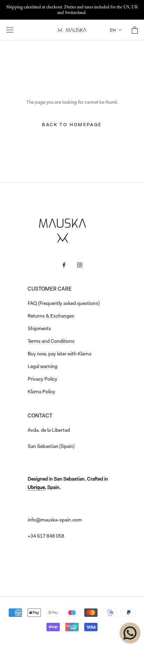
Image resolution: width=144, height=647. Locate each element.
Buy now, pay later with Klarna (59, 354)
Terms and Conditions (51, 341)
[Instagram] (79, 265)
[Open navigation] (9, 30)
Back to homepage (72, 125)
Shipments (39, 329)
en (113, 30)
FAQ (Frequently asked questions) (64, 303)
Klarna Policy (41, 392)
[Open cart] (135, 30)
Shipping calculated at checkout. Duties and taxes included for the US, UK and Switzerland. (72, 9)
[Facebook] (64, 265)
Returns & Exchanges (51, 316)
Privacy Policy (42, 379)
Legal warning (42, 367)
